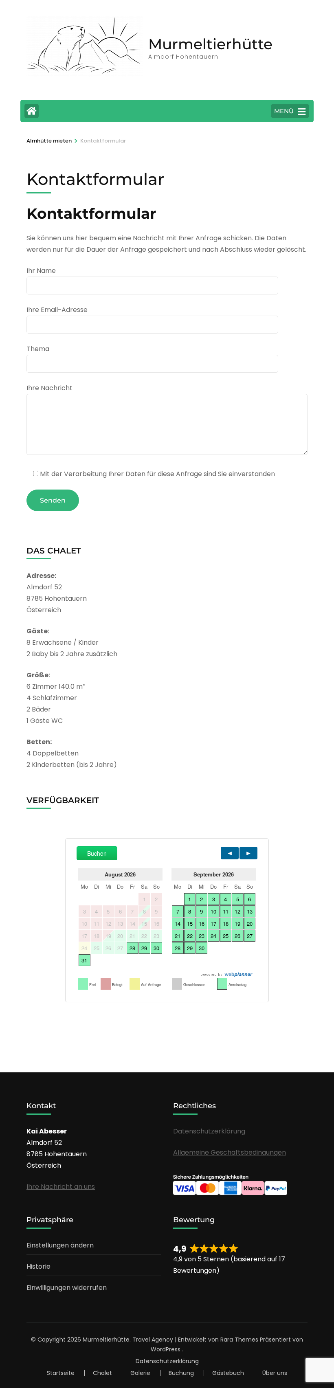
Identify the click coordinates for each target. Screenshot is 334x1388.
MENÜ (284, 111)
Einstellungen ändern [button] (60, 1245)
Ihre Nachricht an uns (60, 1186)
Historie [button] (38, 1266)
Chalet (102, 1373)
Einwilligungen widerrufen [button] (66, 1287)
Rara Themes (239, 1339)
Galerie (140, 1373)
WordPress (165, 1349)
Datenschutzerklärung (209, 1131)
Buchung (181, 1373)
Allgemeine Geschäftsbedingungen (229, 1152)
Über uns (274, 1373)
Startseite (61, 1373)
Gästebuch (228, 1373)
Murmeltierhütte (210, 44)
